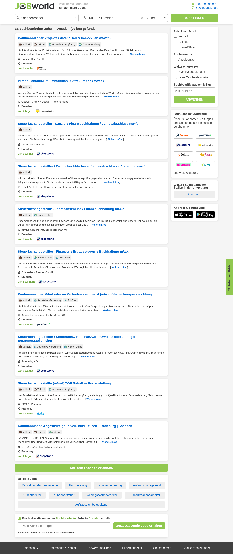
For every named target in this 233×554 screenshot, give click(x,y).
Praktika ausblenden (191, 71)
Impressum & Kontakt (63, 547)
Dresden (63, 29)
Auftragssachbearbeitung (91, 504)
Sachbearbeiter (31, 29)
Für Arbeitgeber (206, 3)
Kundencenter (32, 495)
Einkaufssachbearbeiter (145, 495)
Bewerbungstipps (207, 7)
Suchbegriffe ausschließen (192, 84)
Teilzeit (182, 41)
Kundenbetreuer (64, 495)
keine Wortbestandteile (193, 77)
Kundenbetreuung (110, 485)
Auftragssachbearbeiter (102, 495)
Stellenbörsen (162, 547)
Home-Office (186, 47)
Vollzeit (183, 36)
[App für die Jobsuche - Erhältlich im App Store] (183, 214)
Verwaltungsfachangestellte (40, 485)
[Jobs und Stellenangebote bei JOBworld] (34, 6)
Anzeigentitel (186, 59)
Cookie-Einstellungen (197, 547)
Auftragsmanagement (147, 485)
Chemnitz (194, 194)
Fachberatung (78, 485)
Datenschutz (30, 547)
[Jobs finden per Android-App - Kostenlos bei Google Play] (205, 214)
